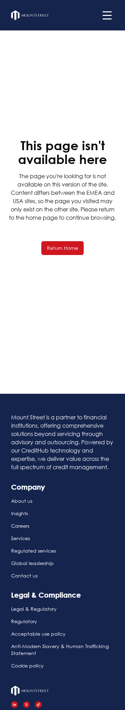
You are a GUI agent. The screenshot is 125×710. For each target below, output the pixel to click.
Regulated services (33, 550)
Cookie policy (27, 665)
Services (20, 538)
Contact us (24, 575)
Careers (20, 525)
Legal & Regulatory (34, 609)
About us (21, 501)
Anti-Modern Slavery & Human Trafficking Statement (60, 649)
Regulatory (24, 621)
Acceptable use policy (38, 633)
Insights (19, 513)
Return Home (62, 248)
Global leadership (32, 563)
